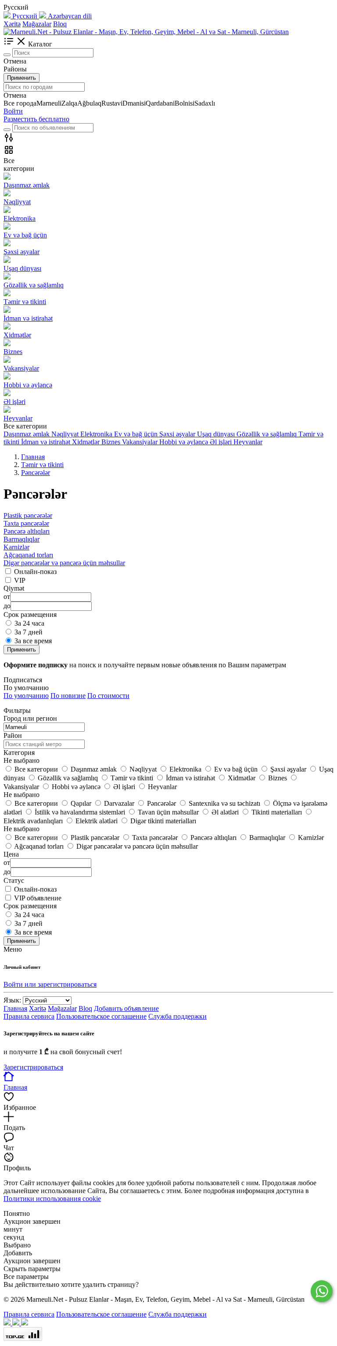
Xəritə (12, 24)
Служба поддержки (177, 1016)
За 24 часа (29, 623)
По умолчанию (26, 695)
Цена (11, 854)
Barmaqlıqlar (21, 539)
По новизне (68, 695)
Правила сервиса (29, 1016)
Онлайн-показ (35, 571)
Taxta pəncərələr (26, 523)
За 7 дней (28, 632)
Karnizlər (16, 547)
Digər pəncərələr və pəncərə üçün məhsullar (64, 563)
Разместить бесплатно (36, 119)
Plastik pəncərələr (28, 515)
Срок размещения (30, 906)
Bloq (60, 24)
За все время (33, 641)
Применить (21, 77)
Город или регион (30, 718)
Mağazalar (36, 24)
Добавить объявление (126, 1008)
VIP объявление (37, 898)
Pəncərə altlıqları (27, 531)
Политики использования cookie (52, 1198)
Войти (13, 111)
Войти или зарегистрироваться (50, 984)
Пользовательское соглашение (101, 1016)
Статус (14, 880)
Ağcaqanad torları (28, 555)
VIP (19, 580)
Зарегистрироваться (33, 1067)
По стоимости (108, 695)
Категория (19, 752)
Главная (15, 1008)
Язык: (12, 1000)
